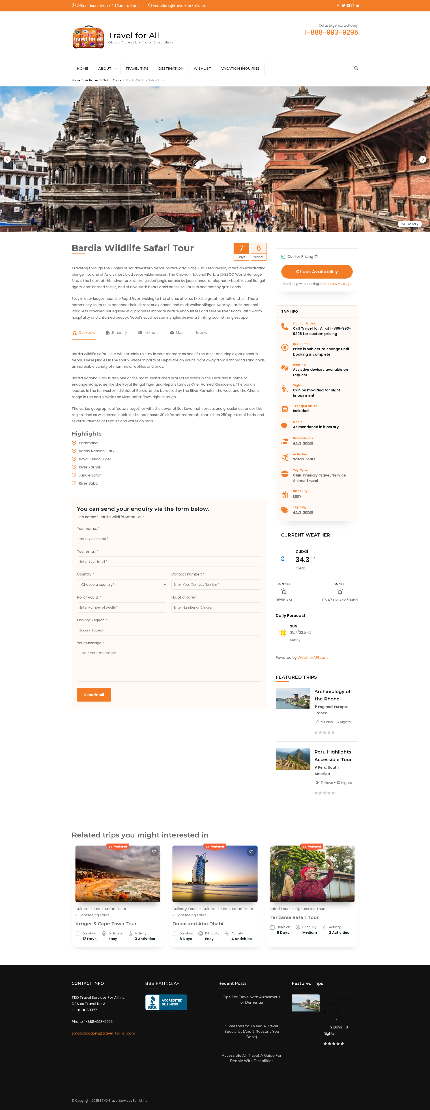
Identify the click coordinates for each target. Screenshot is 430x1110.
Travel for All (133, 35)
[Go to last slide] (7, 159)
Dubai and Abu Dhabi (197, 923)
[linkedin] (356, 2)
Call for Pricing (304, 323)
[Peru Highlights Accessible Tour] (293, 751)
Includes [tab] (151, 333)
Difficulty (300, 491)
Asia (297, 443)
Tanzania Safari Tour (294, 917)
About (105, 68)
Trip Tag (299, 507)
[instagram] (351, 2)
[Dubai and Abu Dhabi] (214, 874)
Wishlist (202, 68)
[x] (342, 2)
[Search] (356, 68)
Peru (322, 767)
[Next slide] (422, 159)
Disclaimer (301, 344)
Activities (300, 454)
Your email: (88, 551)
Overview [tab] (86, 333)
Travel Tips (136, 68)
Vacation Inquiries (240, 68)
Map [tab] (180, 333)
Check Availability (317, 271)
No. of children (183, 597)
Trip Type (300, 470)
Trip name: (88, 517)
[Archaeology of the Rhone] (293, 690)
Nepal (308, 443)
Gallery (412, 224)
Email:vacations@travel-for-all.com (103, 1033)
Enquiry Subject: (92, 620)
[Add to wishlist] (154, 851)
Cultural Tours (87, 908)
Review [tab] (200, 333)
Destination (171, 68)
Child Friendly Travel (311, 475)
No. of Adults (89, 597)
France (320, 713)
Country (85, 574)
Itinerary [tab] (119, 333)
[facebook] (337, 2)
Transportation (305, 406)
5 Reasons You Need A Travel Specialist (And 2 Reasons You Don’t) (251, 1031)
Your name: (88, 528)
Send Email (94, 694)
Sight (297, 385)
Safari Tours (304, 459)
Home (82, 68)
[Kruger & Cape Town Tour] (117, 874)
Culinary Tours (185, 908)
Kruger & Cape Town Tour (106, 923)
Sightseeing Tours (94, 915)
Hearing (299, 365)
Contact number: (187, 574)
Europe (340, 706)
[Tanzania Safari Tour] (312, 874)
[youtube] (346, 2)
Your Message (90, 643)
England (325, 706)
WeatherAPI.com (313, 657)
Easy (297, 495)
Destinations (303, 438)
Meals (297, 422)
